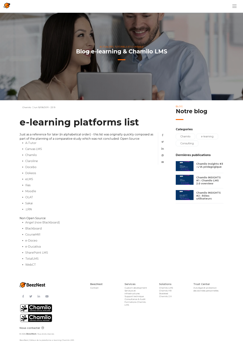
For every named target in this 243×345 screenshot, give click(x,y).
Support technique (134, 296)
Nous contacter (30, 328)
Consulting (187, 143)
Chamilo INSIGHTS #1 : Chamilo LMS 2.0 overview (208, 180)
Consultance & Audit (135, 299)
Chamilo (185, 136)
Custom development (136, 287)
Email (162, 162)
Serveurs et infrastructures (132, 292)
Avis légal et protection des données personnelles (205, 289)
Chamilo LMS (166, 287)
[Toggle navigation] (234, 6)
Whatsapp (162, 155)
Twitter (162, 141)
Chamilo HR (165, 290)
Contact (94, 287)
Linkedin (162, 148)
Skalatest (163, 293)
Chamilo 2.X (165, 296)
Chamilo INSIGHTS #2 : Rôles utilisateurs (208, 195)
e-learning (207, 136)
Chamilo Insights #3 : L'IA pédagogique (209, 165)
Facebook (162, 135)
